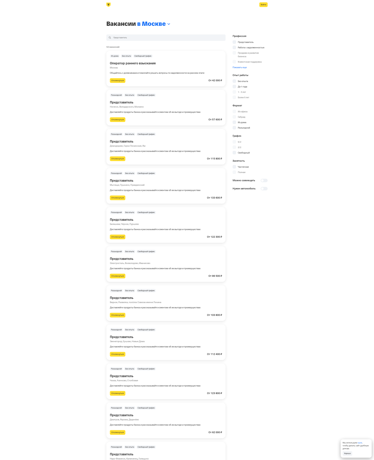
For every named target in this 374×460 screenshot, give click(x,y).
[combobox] (166, 37)
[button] (166, 68)
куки (360, 442)
